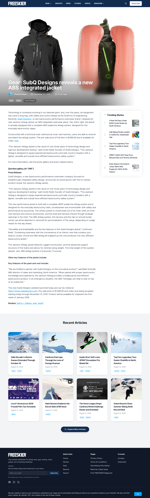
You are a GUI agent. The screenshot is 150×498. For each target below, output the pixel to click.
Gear (47, 3)
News (68, 3)
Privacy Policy (96, 458)
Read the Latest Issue (99, 469)
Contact (121, 458)
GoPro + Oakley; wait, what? (30, 303)
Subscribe (136, 3)
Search (66, 473)
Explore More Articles (77, 429)
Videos (87, 3)
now (16, 141)
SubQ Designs (30, 100)
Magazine (98, 3)
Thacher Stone (20, 94)
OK (138, 494)
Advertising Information (100, 466)
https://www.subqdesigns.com (22, 291)
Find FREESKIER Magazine (101, 473)
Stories (77, 3)
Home (65, 458)
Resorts (58, 3)
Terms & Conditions (98, 462)
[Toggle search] (126, 3)
